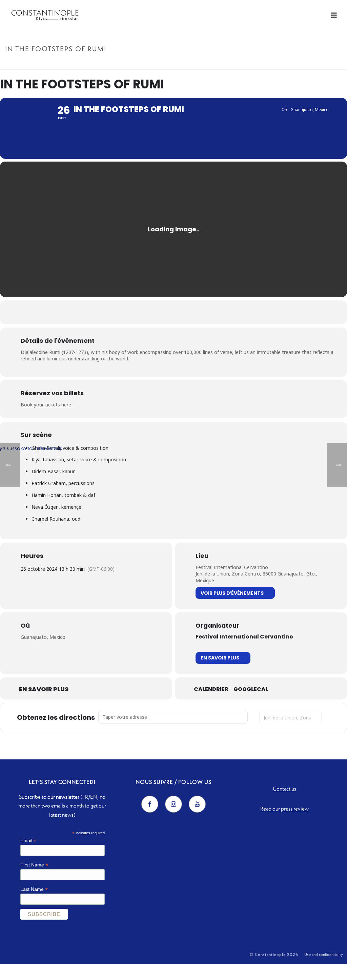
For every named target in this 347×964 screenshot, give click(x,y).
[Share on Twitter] (165, 312)
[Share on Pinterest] (182, 312)
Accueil (272, 63)
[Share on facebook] (148, 312)
